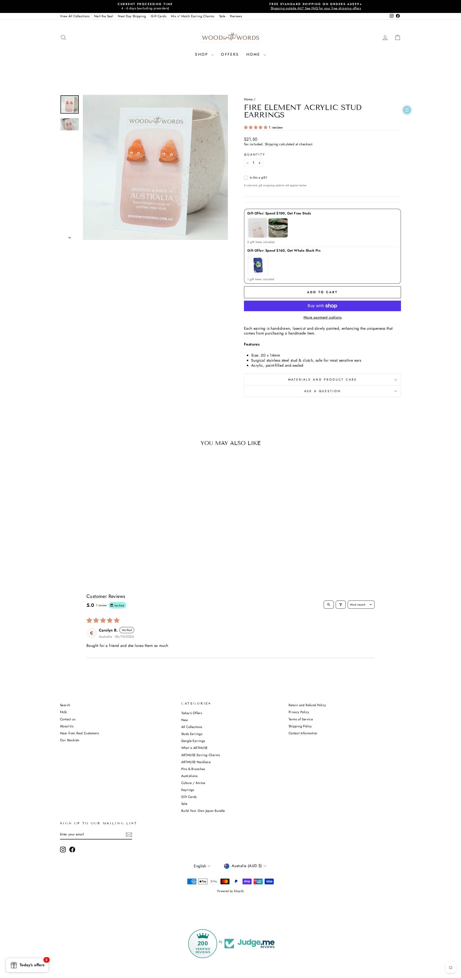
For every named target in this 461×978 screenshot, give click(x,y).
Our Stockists (69, 740)
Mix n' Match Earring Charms (192, 16)
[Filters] (341, 605)
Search (65, 705)
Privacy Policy (299, 712)
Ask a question (322, 391)
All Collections (191, 726)
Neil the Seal (103, 16)
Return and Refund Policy (307, 705)
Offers (230, 54)
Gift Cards (158, 16)
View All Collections (74, 16)
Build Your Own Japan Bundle (203, 810)
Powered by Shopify (230, 891)
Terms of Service (301, 719)
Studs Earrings (191, 733)
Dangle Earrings (193, 740)
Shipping (271, 144)
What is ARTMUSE (194, 747)
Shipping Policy (300, 726)
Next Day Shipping (132, 16)
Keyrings (187, 789)
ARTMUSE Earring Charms (200, 755)
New (184, 719)
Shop (202, 54)
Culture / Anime (193, 782)
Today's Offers (191, 713)
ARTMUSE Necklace (196, 761)
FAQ (63, 712)
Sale (222, 16)
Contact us (67, 719)
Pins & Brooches (193, 768)
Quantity (254, 155)
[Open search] (329, 605)
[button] (256, 127)
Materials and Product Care (322, 379)
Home (254, 54)
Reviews (236, 16)
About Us (66, 726)
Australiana (189, 775)
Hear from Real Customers (79, 733)
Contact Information (303, 733)
